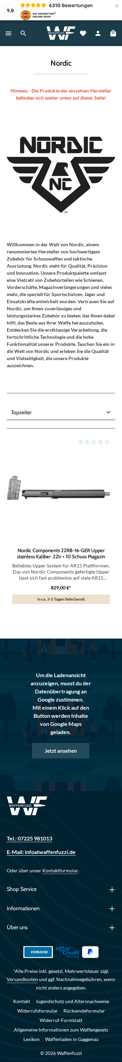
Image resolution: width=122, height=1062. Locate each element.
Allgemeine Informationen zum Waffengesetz (61, 1030)
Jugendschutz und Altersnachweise (72, 1001)
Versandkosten (22, 979)
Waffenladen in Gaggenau (72, 1039)
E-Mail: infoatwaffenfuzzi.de (41, 852)
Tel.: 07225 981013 (29, 838)
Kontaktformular (60, 870)
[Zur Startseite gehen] (61, 33)
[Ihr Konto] (98, 33)
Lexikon (31, 1039)
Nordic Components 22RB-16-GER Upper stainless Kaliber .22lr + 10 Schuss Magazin (61, 553)
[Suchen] (23, 33)
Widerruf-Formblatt (61, 1020)
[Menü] (8, 33)
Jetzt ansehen (61, 751)
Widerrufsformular (37, 1011)
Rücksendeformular (84, 1011)
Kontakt (21, 1001)
